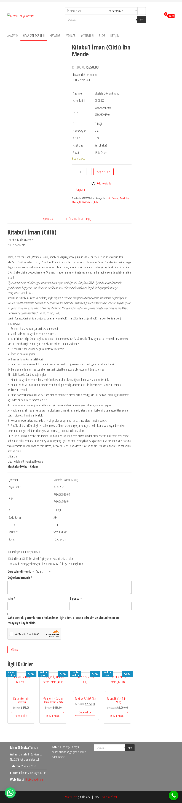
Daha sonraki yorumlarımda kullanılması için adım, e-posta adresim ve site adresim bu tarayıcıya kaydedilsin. (63, 620)
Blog (102, 35)
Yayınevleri (87, 35)
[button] (10, 792)
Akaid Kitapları (112, 198)
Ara (141, 19)
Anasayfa (12, 35)
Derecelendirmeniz (20, 571)
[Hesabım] (158, 15)
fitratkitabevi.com (34, 779)
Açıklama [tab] (48, 219)
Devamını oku (53, 716)
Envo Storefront (109, 797)
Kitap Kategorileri (34, 35)
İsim (11, 598)
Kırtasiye (55, 35)
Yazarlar (71, 35)
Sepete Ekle (103, 172)
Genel (122, 198)
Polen (96, 202)
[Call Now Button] (173, 795)
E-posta (75, 598)
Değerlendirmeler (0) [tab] (78, 219)
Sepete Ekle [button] (21, 716)
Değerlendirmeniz (19, 577)
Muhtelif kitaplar (86, 202)
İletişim (114, 35)
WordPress (71, 797)
